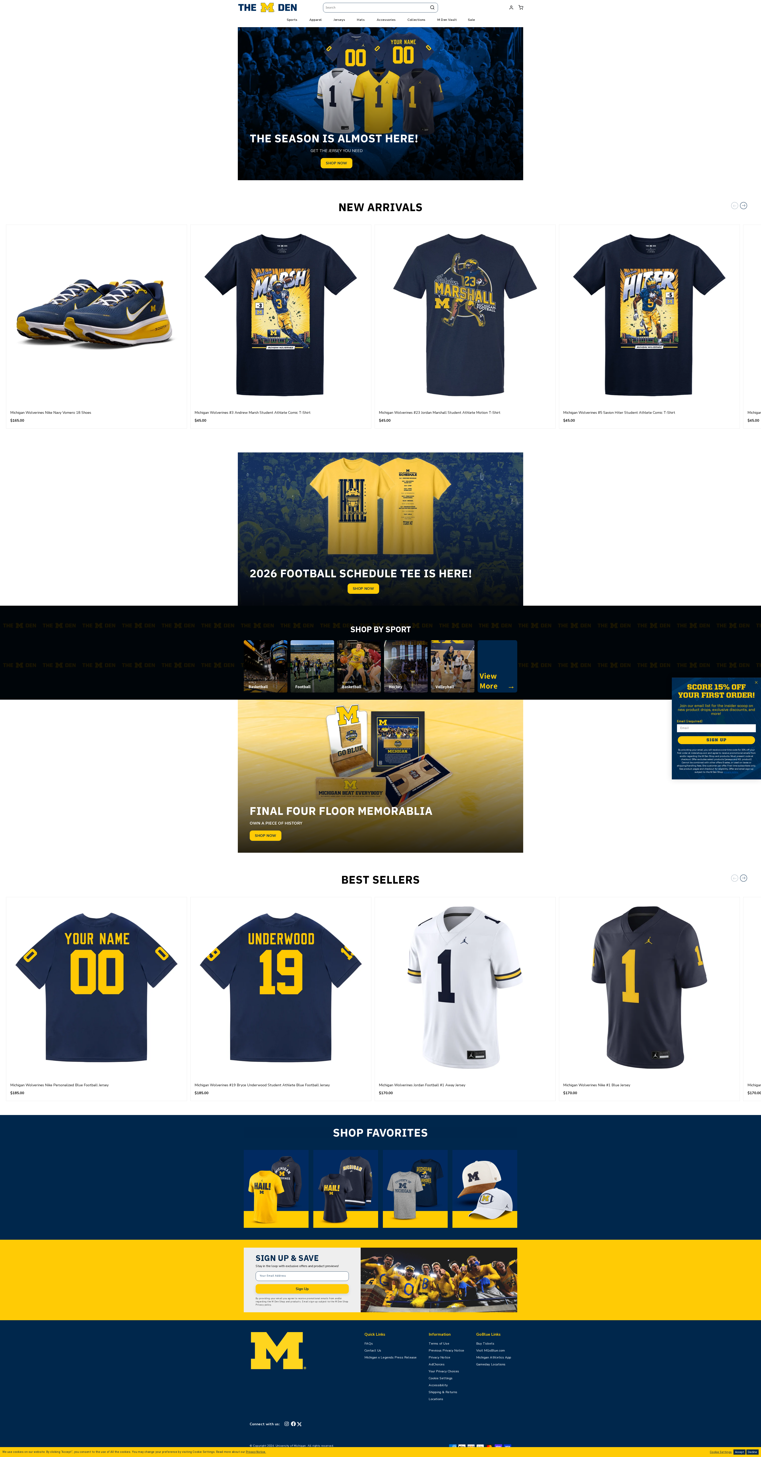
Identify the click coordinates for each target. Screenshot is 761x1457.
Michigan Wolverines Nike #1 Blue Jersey (596, 1085)
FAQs (368, 1344)
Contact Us (372, 1351)
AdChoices (437, 1364)
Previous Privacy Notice (446, 1351)
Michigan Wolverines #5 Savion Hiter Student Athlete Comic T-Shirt (619, 413)
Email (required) (690, 721)
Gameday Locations (491, 1364)
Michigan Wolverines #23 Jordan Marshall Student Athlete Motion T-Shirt (439, 413)
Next (743, 205)
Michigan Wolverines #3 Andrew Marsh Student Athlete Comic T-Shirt (253, 413)
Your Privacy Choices (444, 1371)
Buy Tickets (485, 1344)
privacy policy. (731, 772)
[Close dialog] (756, 682)
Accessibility (438, 1385)
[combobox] (380, 7)
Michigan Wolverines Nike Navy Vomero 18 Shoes (50, 413)
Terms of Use (439, 1344)
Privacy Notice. (256, 1451)
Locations (436, 1399)
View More (497, 681)
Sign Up (302, 1288)
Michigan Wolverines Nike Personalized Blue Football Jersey (59, 1085)
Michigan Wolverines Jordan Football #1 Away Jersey (422, 1085)
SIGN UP (717, 740)
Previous (734, 205)
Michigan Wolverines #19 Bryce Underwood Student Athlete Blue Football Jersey (262, 1085)
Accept (739, 1452)
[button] (520, 7)
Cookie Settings (441, 1378)
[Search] (432, 7)
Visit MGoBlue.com (490, 1351)
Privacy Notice (439, 1357)
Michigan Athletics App (493, 1357)
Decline (752, 1452)
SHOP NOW (336, 163)
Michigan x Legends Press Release (390, 1357)
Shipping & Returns (443, 1392)
